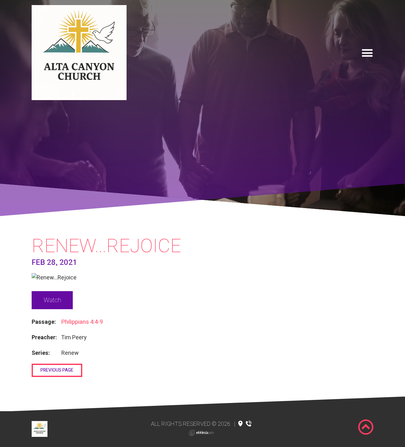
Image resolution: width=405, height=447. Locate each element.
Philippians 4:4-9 (82, 322)
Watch (52, 300)
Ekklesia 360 (201, 433)
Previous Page (56, 370)
